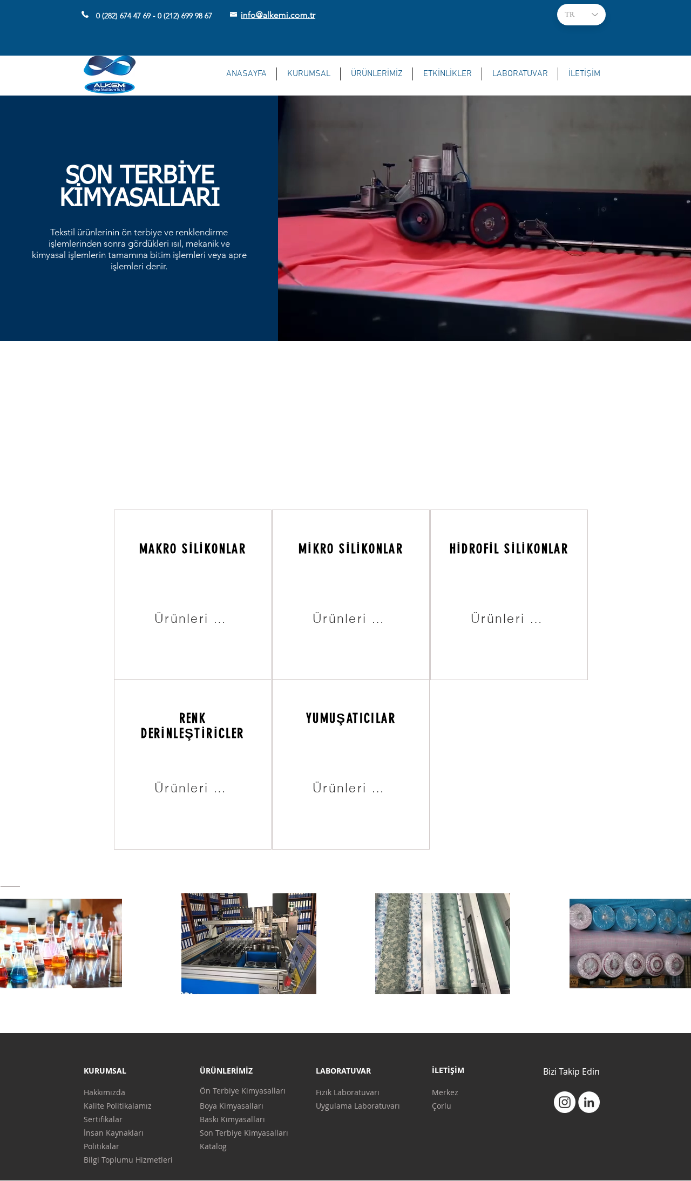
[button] (308, 73)
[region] (193, 595)
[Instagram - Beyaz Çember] (564, 1102)
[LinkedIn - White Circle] (589, 1102)
